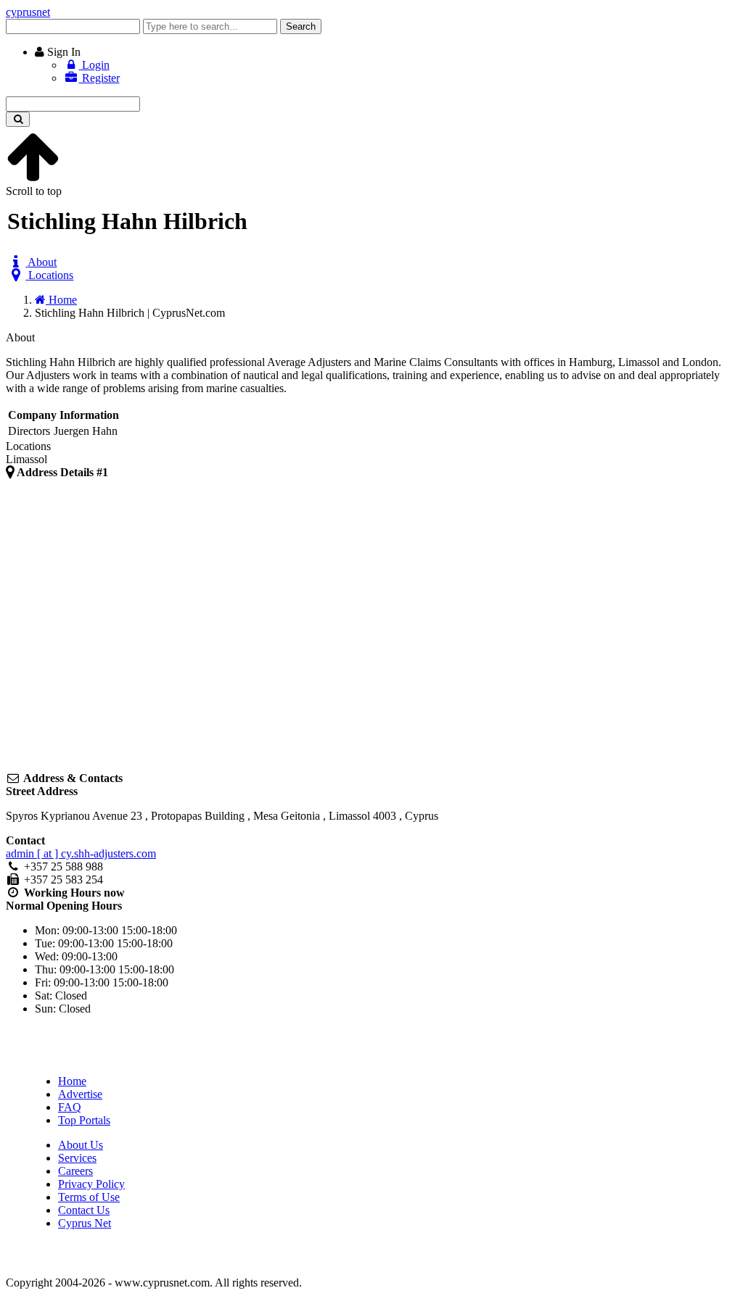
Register (99, 78)
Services (77, 1158)
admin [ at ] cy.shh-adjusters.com (81, 853)
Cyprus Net (84, 1223)
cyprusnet (28, 12)
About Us (80, 1145)
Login (94, 65)
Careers (75, 1171)
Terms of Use (89, 1197)
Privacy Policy (91, 1184)
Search (301, 26)
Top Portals (84, 1120)
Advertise (80, 1094)
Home (72, 1081)
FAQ (69, 1107)
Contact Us (84, 1210)
